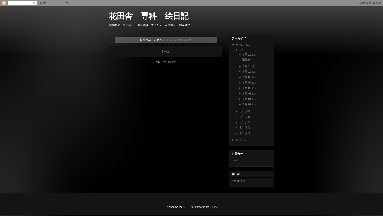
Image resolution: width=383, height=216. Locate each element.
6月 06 (247, 88)
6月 (242, 49)
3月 (242, 122)
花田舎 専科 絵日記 (153, 15)
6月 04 (247, 99)
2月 (242, 127)
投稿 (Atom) (169, 61)
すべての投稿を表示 (178, 39)
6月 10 (247, 71)
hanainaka (238, 180)
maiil (235, 160)
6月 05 (247, 93)
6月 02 (247, 104)
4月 (242, 116)
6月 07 (247, 82)
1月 (242, 133)
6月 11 (247, 66)
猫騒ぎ (246, 59)
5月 (242, 111)
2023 (239, 139)
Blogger (214, 206)
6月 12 (247, 54)
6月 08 (247, 77)
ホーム (165, 51)
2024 (239, 45)
